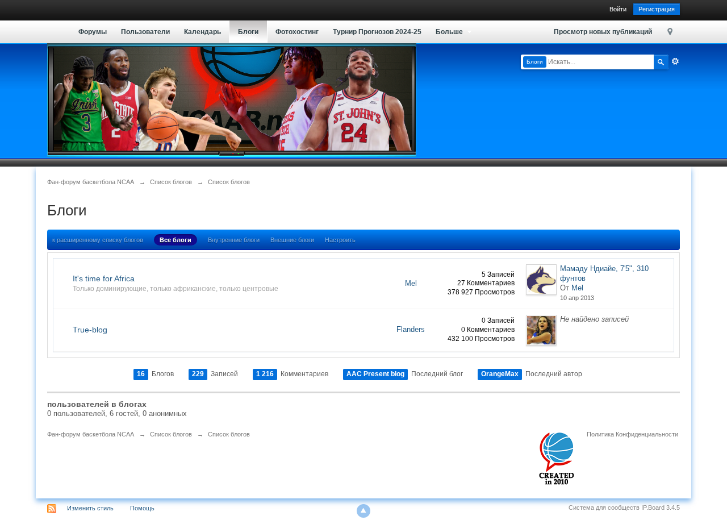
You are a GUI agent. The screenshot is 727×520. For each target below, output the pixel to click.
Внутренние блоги (234, 239)
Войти (617, 9)
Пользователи (145, 32)
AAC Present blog (375, 374)
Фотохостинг (297, 32)
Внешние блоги (292, 239)
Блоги (248, 32)
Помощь (142, 508)
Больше (450, 32)
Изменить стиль (90, 508)
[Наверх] (363, 511)
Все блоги (175, 239)
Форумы (92, 32)
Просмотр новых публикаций (603, 32)
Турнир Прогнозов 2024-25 (377, 32)
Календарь (202, 32)
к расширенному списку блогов (97, 239)
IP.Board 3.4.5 (660, 507)
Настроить (340, 239)
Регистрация (656, 9)
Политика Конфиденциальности (632, 434)
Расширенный (675, 61)
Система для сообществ (604, 507)
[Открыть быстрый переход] (670, 31)
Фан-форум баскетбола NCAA (90, 434)
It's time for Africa (104, 278)
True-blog (90, 329)
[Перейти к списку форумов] (231, 99)
